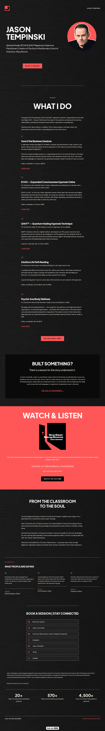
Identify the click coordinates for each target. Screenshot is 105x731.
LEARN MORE (25, 168)
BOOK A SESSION (32, 66)
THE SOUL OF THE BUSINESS (51, 391)
